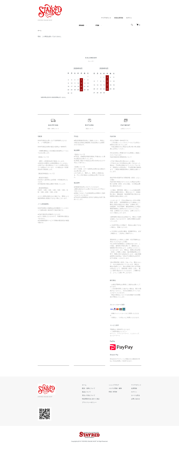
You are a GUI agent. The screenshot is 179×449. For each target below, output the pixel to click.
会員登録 (134, 388)
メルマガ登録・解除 (115, 388)
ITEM (97, 25)
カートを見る (135, 395)
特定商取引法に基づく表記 (90, 399)
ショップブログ (114, 385)
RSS (110, 392)
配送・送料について (88, 388)
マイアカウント (106, 18)
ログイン (129, 18)
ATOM (115, 392)
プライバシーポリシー (89, 402)
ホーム (39, 30)
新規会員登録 (118, 18)
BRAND (81, 25)
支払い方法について (88, 395)
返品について (86, 392)
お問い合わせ (135, 399)
